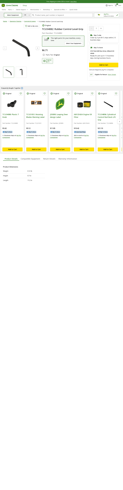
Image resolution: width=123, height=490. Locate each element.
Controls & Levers (30, 21)
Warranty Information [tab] (67, 159)
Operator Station (15, 21)
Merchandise (34, 9)
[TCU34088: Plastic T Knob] (12, 104)
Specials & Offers (59, 9)
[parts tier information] (43, 55)
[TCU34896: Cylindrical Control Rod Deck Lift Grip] (108, 104)
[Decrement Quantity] (91, 28)
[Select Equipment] (47, 39)
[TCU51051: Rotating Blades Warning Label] (36, 104)
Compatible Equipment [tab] (30, 159)
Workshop (46, 9)
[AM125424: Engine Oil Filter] (84, 104)
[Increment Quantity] (101, 28)
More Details (112, 74)
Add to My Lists (33, 26)
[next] (37, 48)
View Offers (73, 1)
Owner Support (21, 9)
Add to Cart (103, 65)
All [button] (25, 15)
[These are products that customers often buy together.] (22, 88)
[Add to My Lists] (20, 93)
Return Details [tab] (49, 159)
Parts (10, 9)
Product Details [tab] (11, 159)
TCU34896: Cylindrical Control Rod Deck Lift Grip (107, 117)
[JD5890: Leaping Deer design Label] (60, 104)
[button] (13, 15)
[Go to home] (10, 5)
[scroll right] (119, 121)
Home (5, 21)
